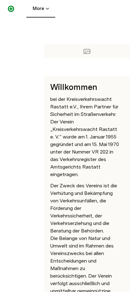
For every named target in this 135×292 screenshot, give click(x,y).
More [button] (38, 8)
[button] (47, 27)
